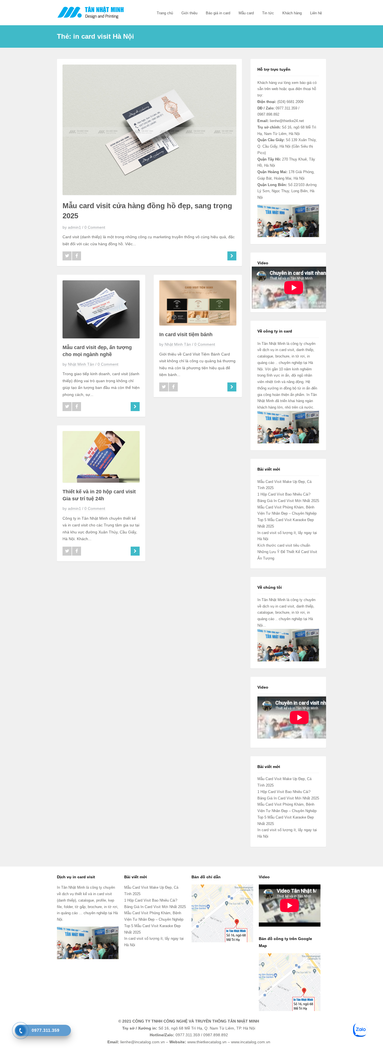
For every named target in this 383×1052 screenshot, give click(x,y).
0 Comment (94, 227)
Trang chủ (165, 13)
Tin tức (268, 13)
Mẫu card (246, 13)
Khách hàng (292, 13)
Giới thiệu (189, 13)
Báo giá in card (218, 13)
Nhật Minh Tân (81, 364)
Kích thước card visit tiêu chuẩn (283, 545)
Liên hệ (316, 13)
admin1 (74, 227)
